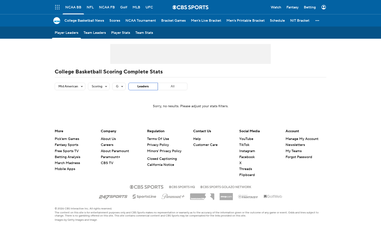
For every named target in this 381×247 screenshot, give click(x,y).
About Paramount (115, 151)
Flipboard (247, 175)
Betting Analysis (67, 157)
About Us (108, 139)
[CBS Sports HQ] (182, 186)
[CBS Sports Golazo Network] (225, 186)
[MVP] (226, 195)
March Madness (67, 163)
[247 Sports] (113, 195)
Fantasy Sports (66, 145)
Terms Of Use (158, 139)
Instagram (247, 151)
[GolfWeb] (273, 196)
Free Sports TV (67, 151)
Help (197, 139)
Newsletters (295, 145)
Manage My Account (302, 139)
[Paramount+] (173, 195)
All (173, 86)
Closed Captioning (162, 159)
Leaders (143, 86)
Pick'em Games (67, 139)
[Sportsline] (144, 196)
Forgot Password (299, 157)
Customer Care (205, 145)
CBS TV (107, 163)
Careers (107, 145)
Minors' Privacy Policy (164, 151)
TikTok (244, 145)
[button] (57, 7)
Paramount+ (110, 157)
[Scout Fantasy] (248, 196)
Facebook (247, 157)
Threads (245, 169)
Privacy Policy (158, 145)
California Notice (160, 165)
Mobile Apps (65, 169)
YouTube (246, 139)
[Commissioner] (202, 195)
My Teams (294, 151)
